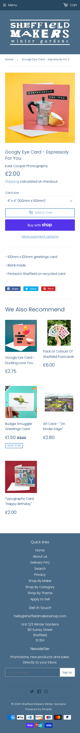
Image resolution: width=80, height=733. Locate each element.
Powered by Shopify (38, 709)
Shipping (12, 181)
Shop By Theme (40, 593)
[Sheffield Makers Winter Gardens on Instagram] (46, 692)
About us (40, 556)
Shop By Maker (40, 580)
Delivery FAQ (40, 562)
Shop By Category (40, 587)
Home (9, 59)
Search (40, 568)
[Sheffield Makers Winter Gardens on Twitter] (32, 692)
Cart (73, 5)
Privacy (40, 574)
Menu (12, 5)
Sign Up (67, 672)
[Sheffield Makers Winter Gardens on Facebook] (39, 692)
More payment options (40, 236)
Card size (12, 193)
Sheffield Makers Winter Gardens (44, 704)
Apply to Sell (40, 599)
